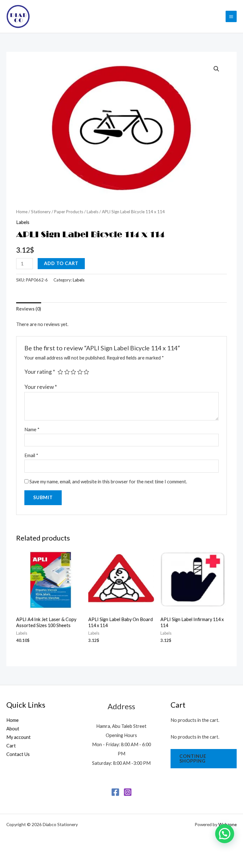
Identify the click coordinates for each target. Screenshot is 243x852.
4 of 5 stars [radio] (80, 372)
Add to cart (61, 263)
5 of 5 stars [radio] (86, 372)
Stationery (41, 211)
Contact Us (18, 754)
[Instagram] (127, 792)
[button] (216, 69)
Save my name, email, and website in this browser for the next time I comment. (108, 481)
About (12, 728)
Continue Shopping (192, 758)
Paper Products (68, 211)
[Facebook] (115, 792)
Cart (11, 745)
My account (18, 737)
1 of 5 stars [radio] (60, 372)
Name (32, 429)
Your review (40, 387)
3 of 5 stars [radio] (73, 372)
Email (31, 455)
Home (22, 211)
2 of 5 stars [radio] (67, 372)
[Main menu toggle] (231, 16)
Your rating (39, 371)
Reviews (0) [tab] (28, 308)
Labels (92, 211)
